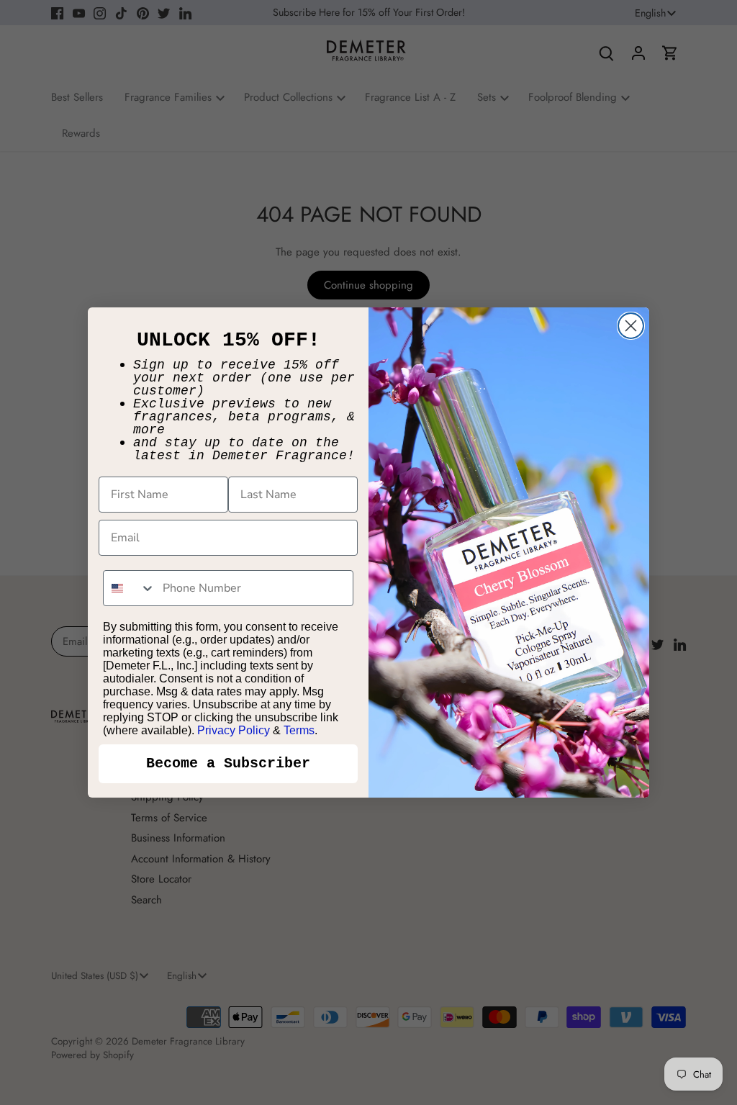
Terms (299, 730)
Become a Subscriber (228, 763)
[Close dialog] (630, 325)
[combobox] (129, 588)
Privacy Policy (233, 730)
